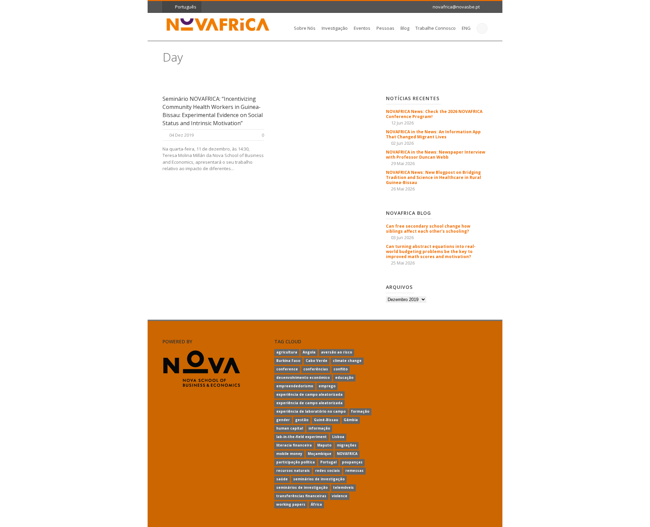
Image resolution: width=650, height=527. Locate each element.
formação (360, 411)
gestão (301, 419)
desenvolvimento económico (303, 377)
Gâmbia (351, 419)
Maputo (324, 445)
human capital (289, 428)
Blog (404, 28)
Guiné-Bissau (326, 419)
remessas (354, 470)
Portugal (328, 462)
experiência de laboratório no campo (311, 411)
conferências (315, 369)
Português (185, 7)
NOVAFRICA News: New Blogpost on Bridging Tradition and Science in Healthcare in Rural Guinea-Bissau (433, 177)
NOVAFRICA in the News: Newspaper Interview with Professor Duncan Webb (435, 154)
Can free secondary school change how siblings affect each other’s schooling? (428, 228)
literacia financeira (294, 445)
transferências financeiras (301, 496)
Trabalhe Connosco (435, 28)
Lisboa (338, 436)
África (316, 504)
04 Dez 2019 (181, 135)
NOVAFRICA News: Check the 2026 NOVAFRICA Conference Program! (434, 114)
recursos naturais (293, 470)
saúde (282, 479)
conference (287, 369)
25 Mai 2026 (403, 263)
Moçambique (319, 453)
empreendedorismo (294, 386)
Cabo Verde (316, 360)
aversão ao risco (336, 352)
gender (283, 419)
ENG (466, 28)
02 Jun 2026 (402, 143)
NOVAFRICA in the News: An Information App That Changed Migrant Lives (433, 134)
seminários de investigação (319, 479)
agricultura (286, 352)
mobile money (289, 453)
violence (339, 496)
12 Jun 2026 (402, 123)
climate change (347, 360)
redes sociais (327, 470)
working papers (290, 504)
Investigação (335, 28)
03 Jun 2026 (402, 237)
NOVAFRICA (347, 453)
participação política (295, 462)
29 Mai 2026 (403, 163)
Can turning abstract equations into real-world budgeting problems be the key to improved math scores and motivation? (431, 251)
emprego (327, 386)
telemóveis (343, 487)
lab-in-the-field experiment (301, 436)
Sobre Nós (305, 28)
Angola (309, 352)
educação (344, 377)
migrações (346, 445)
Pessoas (385, 28)
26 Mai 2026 (403, 189)
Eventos (362, 28)
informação (319, 428)
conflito (340, 369)
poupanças (352, 462)
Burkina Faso (288, 360)
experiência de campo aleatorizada (309, 394)
